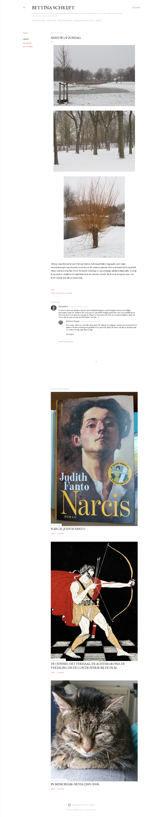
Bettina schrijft (53, 8)
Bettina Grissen (73, 321)
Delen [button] (25, 33)
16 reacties (60, 789)
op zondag (27, 46)
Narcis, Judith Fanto (68, 529)
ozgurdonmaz (91, 810)
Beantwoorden (65, 342)
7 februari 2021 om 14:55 (78, 307)
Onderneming (65, 20)
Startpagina (38, 20)
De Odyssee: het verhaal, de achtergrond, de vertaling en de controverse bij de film (88, 666)
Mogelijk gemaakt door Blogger (83, 805)
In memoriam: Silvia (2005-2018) (75, 784)
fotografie (27, 43)
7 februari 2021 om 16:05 (90, 321)
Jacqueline (63, 306)
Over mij (51, 20)
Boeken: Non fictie (84, 20)
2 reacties (60, 533)
